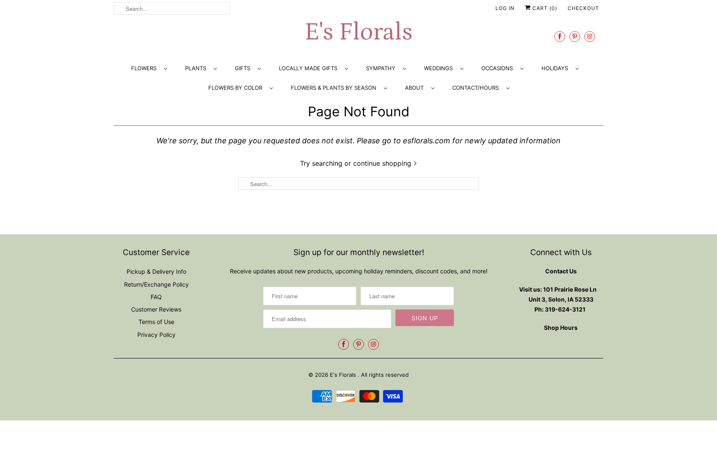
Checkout (583, 8)
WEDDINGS (440, 68)
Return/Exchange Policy (156, 284)
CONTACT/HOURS (477, 87)
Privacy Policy (156, 334)
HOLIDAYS (556, 68)
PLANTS (197, 68)
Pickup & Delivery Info (156, 271)
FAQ (156, 296)
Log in (505, 8)
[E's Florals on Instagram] (589, 36)
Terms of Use (156, 321)
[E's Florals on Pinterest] (574, 36)
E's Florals (358, 32)
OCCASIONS (498, 68)
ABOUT (416, 87)
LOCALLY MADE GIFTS (310, 68)
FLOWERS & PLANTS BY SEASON (335, 87)
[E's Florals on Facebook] (559, 36)
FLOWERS (145, 68)
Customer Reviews (156, 309)
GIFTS (244, 68)
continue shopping (383, 163)
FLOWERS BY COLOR (237, 87)
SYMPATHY (382, 68)
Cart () (544, 8)
